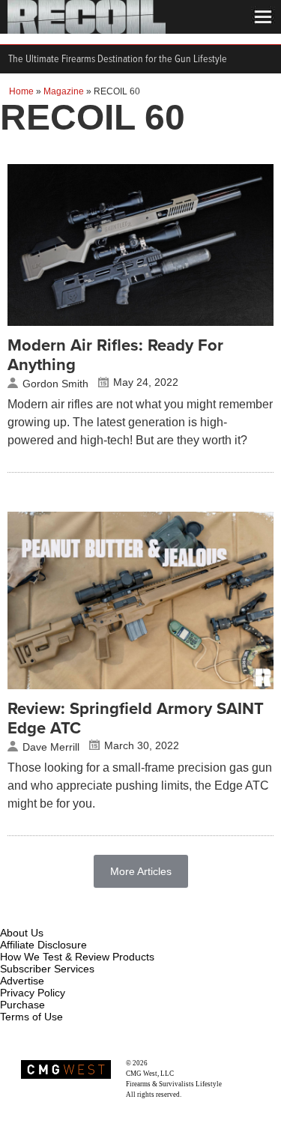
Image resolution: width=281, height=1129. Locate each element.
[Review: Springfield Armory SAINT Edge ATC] (140, 685)
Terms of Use (31, 1017)
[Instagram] (37, 915)
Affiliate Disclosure (43, 945)
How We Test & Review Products (77, 957)
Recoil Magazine (173, 1063)
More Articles (141, 871)
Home (21, 91)
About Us (21, 933)
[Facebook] (13, 915)
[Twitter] (112, 915)
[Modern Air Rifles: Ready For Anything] (140, 322)
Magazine (63, 91)
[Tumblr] (87, 915)
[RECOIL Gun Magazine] (86, 30)
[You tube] (62, 915)
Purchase (22, 1005)
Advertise (22, 981)
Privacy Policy (32, 993)
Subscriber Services (47, 969)
